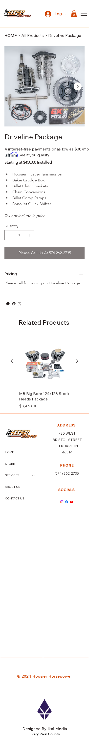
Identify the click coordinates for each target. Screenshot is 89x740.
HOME (9, 452)
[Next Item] (78, 86)
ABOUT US (12, 487)
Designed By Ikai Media (44, 728)
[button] (74, 13)
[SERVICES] (33, 475)
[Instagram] (62, 502)
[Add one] (29, 235)
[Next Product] (77, 361)
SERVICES (12, 475)
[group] (44, 372)
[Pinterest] (13, 303)
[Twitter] (19, 303)
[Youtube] (71, 502)
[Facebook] (7, 303)
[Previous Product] (12, 361)
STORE (10, 464)
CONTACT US (14, 498)
